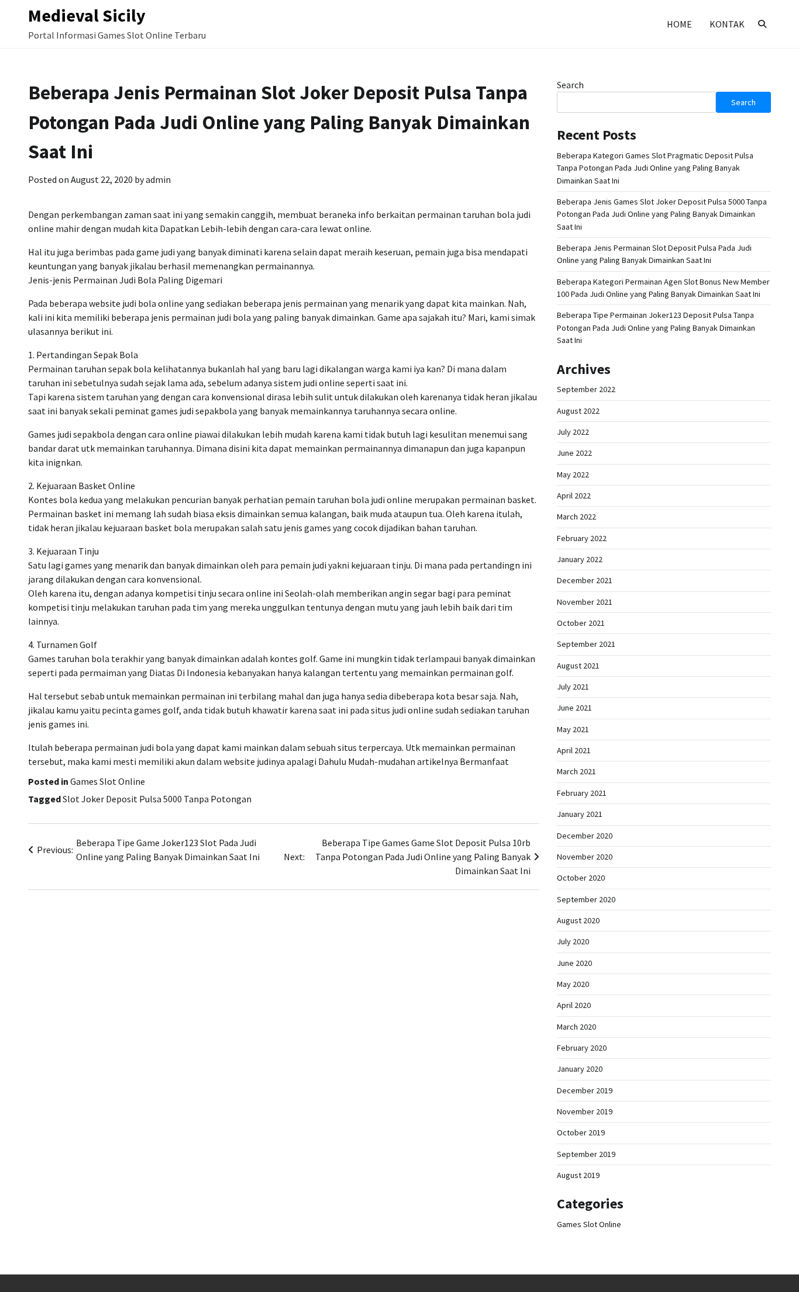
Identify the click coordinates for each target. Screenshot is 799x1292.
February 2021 (582, 793)
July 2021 (573, 686)
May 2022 (573, 474)
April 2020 (574, 1005)
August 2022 (578, 411)
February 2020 (582, 1047)
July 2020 (573, 941)
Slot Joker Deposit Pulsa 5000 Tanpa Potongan (157, 799)
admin (158, 179)
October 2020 (581, 877)
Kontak (727, 24)
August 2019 (578, 1175)
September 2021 (586, 644)
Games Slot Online (107, 781)
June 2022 (574, 453)
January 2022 (579, 559)
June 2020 (574, 963)
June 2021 (574, 707)
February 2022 (582, 538)
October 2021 (581, 623)
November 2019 (584, 1111)
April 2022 (574, 495)
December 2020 (584, 835)
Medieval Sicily (87, 15)
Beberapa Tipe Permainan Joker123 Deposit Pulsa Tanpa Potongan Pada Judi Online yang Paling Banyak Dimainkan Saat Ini (656, 327)
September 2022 (586, 389)
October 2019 (581, 1132)
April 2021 (574, 750)
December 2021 (584, 580)
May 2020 (573, 984)
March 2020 (576, 1026)
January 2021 (579, 814)
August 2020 (578, 920)
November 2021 (584, 602)
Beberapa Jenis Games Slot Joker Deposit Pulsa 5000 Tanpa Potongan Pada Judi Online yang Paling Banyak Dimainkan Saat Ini (662, 214)
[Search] (762, 24)
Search (570, 85)
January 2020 (579, 1069)
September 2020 (586, 899)
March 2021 (576, 771)
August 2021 (578, 665)
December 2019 (584, 1090)
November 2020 (584, 856)
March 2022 (576, 516)
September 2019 (586, 1154)
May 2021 (573, 729)
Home (679, 24)
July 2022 (573, 432)
